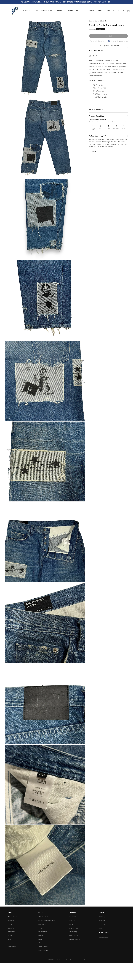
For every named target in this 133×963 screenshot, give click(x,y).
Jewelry (11, 943)
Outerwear (11, 931)
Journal (91, 11)
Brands (60, 11)
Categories (73, 11)
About (101, 11)
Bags (10, 939)
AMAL (40, 943)
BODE (40, 939)
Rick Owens (42, 924)
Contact (111, 11)
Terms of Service (74, 939)
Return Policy (73, 931)
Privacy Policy (73, 935)
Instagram (102, 920)
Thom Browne (43, 946)
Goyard (40, 928)
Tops (10, 924)
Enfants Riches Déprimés (98, 21)
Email (100, 928)
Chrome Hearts (43, 917)
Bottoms (11, 928)
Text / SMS (102, 924)
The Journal (72, 917)
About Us (72, 920)
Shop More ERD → (96, 109)
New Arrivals (27, 11)
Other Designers (43, 950)
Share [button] (93, 151)
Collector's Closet (45, 11)
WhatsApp (102, 917)
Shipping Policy (74, 928)
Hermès (41, 935)
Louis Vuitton (42, 931)
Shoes (10, 935)
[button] (7, 11)
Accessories (12, 946)
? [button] (126, 116)
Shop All (11, 920)
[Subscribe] (123, 937)
